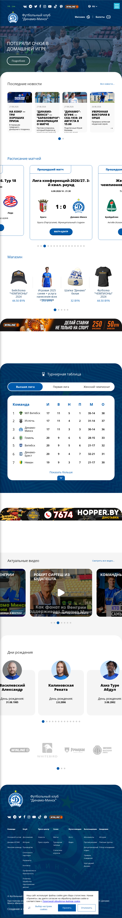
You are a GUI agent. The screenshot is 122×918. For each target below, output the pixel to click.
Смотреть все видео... (103, 561)
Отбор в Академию (106, 847)
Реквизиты (27, 860)
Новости (41, 837)
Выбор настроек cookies (43, 908)
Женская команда (14, 847)
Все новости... (107, 84)
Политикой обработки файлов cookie (61, 901)
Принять (66, 907)
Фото (71, 837)
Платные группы (105, 842)
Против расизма (90, 842)
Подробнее (18, 63)
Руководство (28, 847)
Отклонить (86, 907)
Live (13, 6)
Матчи (55, 837)
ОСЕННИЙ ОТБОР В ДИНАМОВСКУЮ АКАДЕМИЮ (103, 116)
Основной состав (14, 837)
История (26, 842)
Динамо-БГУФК (13, 842)
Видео (71, 842)
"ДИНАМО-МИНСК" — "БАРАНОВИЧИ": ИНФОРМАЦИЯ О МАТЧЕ (20, 118)
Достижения (28, 837)
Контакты (26, 865)
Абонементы (89, 837)
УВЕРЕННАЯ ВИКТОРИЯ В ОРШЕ (73, 115)
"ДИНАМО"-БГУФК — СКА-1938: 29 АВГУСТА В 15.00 (46, 118)
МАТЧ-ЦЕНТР (61, 231)
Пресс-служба (43, 842)
